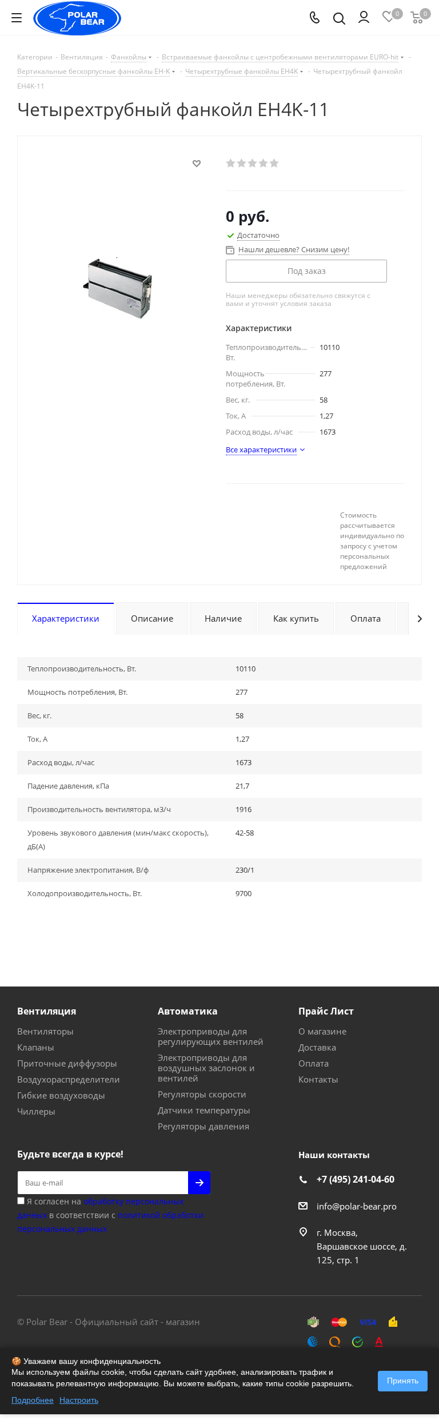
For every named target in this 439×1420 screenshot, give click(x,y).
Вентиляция (46, 1011)
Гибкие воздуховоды (61, 1095)
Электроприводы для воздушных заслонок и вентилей (206, 1068)
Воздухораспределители (68, 1079)
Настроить (78, 1400)
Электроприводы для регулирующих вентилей (211, 1036)
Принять (402, 1380)
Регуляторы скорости (202, 1094)
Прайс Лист (326, 1011)
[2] (242, 163)
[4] (263, 163)
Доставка (317, 1047)
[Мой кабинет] (364, 17)
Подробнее (32, 1400)
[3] (253, 163)
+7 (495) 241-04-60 (355, 1179)
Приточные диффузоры (67, 1063)
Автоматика (188, 1011)
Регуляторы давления (203, 1126)
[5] (274, 163)
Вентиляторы (45, 1031)
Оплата (313, 1063)
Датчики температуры (204, 1110)
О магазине (322, 1031)
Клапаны (35, 1047)
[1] (231, 163)
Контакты (318, 1079)
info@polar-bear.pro (357, 1206)
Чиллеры (36, 1111)
